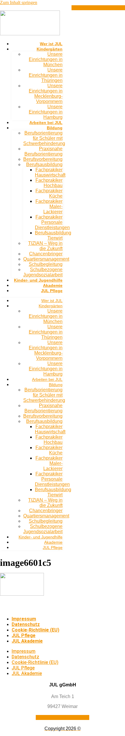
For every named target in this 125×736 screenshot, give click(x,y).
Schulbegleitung (46, 264)
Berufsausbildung (44, 164)
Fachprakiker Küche (49, 193)
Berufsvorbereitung (43, 159)
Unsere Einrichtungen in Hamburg (46, 112)
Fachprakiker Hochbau (49, 183)
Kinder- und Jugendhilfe (38, 280)
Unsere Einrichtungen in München (46, 59)
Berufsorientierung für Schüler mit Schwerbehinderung (44, 138)
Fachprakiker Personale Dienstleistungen (52, 222)
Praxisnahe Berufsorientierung (43, 151)
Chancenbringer (46, 253)
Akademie (53, 285)
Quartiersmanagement (46, 259)
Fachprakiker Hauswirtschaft (50, 172)
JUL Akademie (27, 641)
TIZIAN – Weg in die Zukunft (45, 246)
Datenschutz (26, 624)
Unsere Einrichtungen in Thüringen (46, 75)
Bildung (55, 127)
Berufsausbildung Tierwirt (53, 235)
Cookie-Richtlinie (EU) (35, 630)
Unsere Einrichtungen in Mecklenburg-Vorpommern (46, 93)
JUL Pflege (52, 290)
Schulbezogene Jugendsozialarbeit (43, 272)
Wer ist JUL (51, 43)
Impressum (24, 619)
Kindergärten (50, 49)
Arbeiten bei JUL (46, 122)
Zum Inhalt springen (18, 2)
